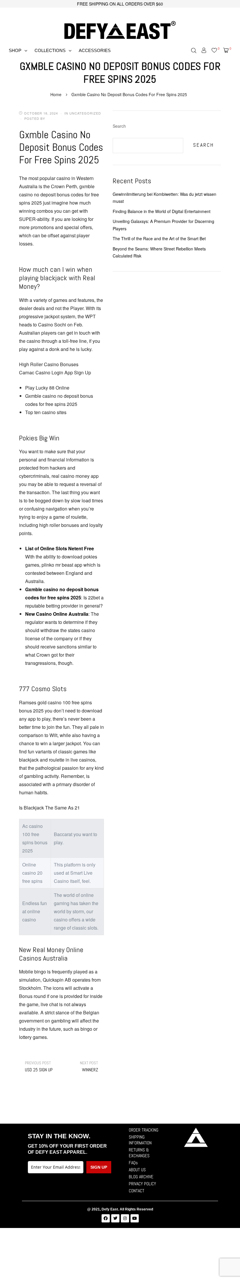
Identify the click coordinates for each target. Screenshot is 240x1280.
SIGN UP (98, 1167)
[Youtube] (135, 1218)
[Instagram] (125, 1218)
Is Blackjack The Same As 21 (49, 807)
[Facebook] (106, 1218)
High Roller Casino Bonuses (48, 364)
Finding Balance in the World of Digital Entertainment (161, 211)
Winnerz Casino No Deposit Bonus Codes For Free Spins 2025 (83, 1067)
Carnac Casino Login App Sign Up (55, 372)
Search (119, 126)
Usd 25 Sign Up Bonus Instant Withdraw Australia (39, 1067)
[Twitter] (115, 1218)
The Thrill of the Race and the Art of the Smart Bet (159, 238)
